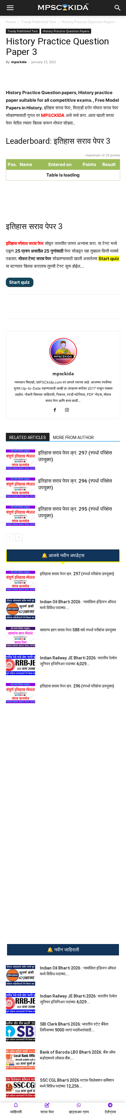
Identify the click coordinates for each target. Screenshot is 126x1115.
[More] (84, 75)
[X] (70, 75)
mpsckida (19, 62)
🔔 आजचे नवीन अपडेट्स (63, 555)
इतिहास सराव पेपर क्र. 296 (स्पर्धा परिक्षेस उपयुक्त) (77, 686)
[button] (10, 8)
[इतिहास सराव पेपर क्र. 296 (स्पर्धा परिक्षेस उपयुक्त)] (20, 488)
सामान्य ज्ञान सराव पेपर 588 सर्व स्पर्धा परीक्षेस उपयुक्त (78, 629)
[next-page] (19, 537)
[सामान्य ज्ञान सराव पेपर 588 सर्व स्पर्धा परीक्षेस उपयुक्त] (20, 637)
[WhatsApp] (30, 75)
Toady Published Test (38, 21)
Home (11, 21)
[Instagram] (69, 410)
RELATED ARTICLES (27, 437)
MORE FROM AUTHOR (73, 437)
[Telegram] (44, 75)
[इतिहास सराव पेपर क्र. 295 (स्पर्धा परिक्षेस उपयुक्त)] (20, 516)
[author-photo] (63, 365)
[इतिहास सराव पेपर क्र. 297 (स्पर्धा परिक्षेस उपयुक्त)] (20, 460)
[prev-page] (9, 537)
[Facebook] (57, 75)
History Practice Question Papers (88, 21)
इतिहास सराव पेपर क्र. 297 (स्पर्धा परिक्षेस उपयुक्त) (77, 573)
